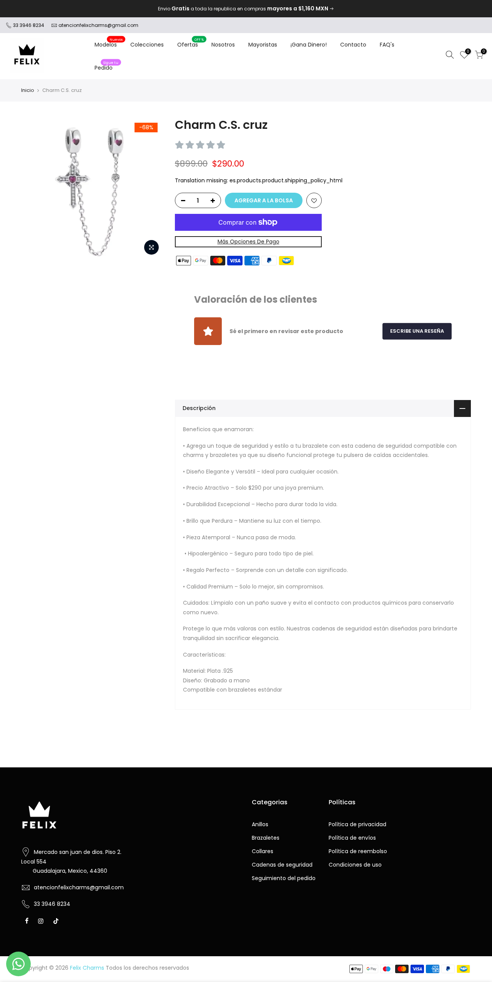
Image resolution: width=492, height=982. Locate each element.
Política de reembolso (358, 851)
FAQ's (387, 44)
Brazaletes (265, 838)
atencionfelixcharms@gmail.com (98, 25)
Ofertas (190, 42)
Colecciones (147, 44)
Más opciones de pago (248, 241)
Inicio (27, 90)
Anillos (260, 824)
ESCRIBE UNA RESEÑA (417, 331)
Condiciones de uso (355, 865)
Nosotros (223, 44)
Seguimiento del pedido (284, 878)
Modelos (109, 42)
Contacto (353, 44)
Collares (262, 851)
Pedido (107, 66)
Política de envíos (352, 838)
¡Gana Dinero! (309, 44)
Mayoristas (262, 44)
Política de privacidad (357, 824)
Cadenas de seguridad (282, 865)
